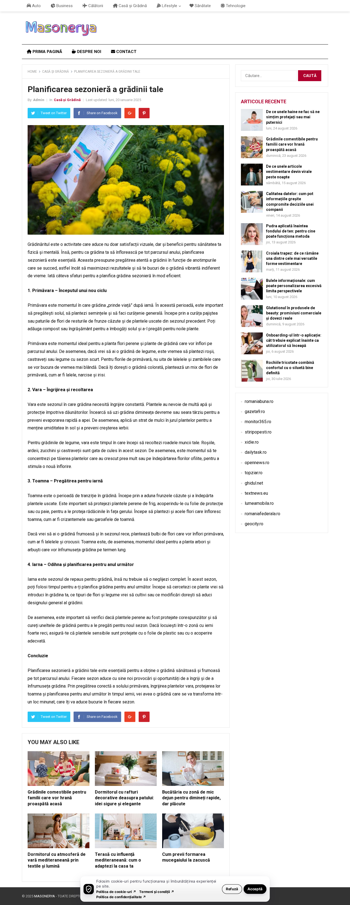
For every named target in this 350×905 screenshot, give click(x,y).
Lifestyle (169, 5)
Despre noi (88, 51)
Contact (125, 51)
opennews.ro (257, 462)
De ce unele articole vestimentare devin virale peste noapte (289, 171)
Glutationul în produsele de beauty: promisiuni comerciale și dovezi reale (293, 313)
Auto (36, 5)
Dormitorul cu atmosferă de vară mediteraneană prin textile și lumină (57, 860)
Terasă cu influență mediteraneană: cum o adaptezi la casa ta (118, 860)
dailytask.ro (256, 452)
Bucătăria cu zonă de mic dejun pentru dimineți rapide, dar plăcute (191, 797)
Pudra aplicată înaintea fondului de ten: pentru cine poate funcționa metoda (290, 231)
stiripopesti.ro (258, 432)
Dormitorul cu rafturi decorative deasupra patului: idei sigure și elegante (124, 797)
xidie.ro (252, 442)
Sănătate (202, 5)
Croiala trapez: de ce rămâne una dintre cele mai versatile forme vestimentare (292, 258)
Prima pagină (46, 51)
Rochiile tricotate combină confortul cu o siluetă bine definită (290, 367)
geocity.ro (254, 523)
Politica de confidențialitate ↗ (121, 897)
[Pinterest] (144, 113)
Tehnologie (235, 5)
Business (64, 5)
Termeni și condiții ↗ (156, 891)
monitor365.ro (258, 421)
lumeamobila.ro (259, 503)
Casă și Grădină (132, 5)
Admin (38, 100)
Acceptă (254, 888)
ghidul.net (254, 483)
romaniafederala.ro (262, 513)
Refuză (232, 888)
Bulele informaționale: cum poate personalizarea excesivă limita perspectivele (294, 285)
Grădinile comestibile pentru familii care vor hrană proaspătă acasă (57, 797)
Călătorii (95, 5)
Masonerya (44, 896)
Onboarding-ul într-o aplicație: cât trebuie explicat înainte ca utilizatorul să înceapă (293, 340)
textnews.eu (256, 493)
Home (32, 71)
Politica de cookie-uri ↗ (116, 891)
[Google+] (129, 113)
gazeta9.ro (255, 411)
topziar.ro (253, 472)
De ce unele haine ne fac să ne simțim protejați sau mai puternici (293, 117)
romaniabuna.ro (259, 401)
